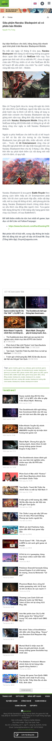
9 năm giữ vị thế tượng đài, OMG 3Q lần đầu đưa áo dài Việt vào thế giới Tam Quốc (33, 502)
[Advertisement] (26, 267)
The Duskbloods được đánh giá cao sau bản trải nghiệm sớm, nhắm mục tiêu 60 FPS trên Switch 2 (24, 339)
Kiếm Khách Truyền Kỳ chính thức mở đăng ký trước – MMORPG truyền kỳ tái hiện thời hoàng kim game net (14, 332)
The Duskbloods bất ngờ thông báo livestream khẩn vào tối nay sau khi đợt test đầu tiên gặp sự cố (36, 312)
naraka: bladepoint (40, 370)
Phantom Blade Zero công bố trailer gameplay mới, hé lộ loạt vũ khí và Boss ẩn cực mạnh (32, 586)
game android (36, 368)
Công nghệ (26, 701)
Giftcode (20, 696)
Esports (33, 706)
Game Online (20, 706)
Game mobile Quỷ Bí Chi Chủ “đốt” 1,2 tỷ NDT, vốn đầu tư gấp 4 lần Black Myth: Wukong (14, 312)
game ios (21, 368)
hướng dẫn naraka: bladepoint (28, 379)
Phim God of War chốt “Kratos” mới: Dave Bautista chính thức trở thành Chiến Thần (32, 476)
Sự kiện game (11, 701)
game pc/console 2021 (12, 372)
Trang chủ (7, 696)
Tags (6, 368)
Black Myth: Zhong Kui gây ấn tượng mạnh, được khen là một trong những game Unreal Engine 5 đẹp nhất (36, 332)
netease (28, 368)
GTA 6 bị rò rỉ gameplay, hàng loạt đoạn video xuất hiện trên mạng (32, 556)
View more (26, 690)
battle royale (17, 370)
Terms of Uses (23, 730)
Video (47, 696)
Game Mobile (40, 701)
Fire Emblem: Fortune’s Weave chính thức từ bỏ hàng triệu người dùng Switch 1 (32, 664)
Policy (32, 730)
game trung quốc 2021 (33, 375)
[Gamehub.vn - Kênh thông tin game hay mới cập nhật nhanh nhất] (4, 3)
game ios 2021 (38, 372)
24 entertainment (27, 370)
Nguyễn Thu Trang (9, 30)
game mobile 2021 (26, 372)
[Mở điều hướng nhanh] (48, 16)
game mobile (13, 368)
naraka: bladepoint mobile (29, 381)
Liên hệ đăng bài (27, 735)
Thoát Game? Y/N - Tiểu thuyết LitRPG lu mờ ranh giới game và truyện (33, 543)
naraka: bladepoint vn (28, 377)
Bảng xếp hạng (34, 696)
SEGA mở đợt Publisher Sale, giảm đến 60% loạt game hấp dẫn (31, 529)
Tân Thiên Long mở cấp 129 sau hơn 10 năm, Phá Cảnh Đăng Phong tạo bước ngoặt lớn (33, 515)
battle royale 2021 (19, 375)
